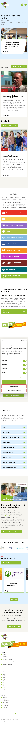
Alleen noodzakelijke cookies (14, 390)
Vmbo (4, 654)
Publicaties (6, 700)
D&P (4, 677)
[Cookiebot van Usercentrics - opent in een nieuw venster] (21, 340)
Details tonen (21, 377)
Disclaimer (14, 721)
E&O (4, 676)
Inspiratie (5, 699)
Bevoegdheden (7, 664)
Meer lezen (6, 51)
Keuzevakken (6, 656)
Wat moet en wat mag (9, 666)
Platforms (5, 705)
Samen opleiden (7, 659)
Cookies (8, 721)
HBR (4, 681)
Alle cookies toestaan (14, 382)
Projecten (5, 707)
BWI (4, 674)
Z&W (4, 689)
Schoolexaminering (8, 661)
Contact (21, 721)
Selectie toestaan (14, 386)
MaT (4, 682)
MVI (4, 684)
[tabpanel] (14, 41)
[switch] (25, 365)
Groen (4, 679)
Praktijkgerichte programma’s (11, 657)
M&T (4, 685)
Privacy (3, 721)
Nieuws (5, 697)
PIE (4, 687)
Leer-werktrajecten (8, 662)
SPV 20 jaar (6, 704)
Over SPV (5, 702)
